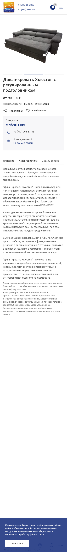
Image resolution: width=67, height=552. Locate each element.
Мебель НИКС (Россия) (36, 104)
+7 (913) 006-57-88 (24, 131)
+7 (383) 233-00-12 (27, 9)
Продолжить (17, 543)
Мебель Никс (15, 125)
